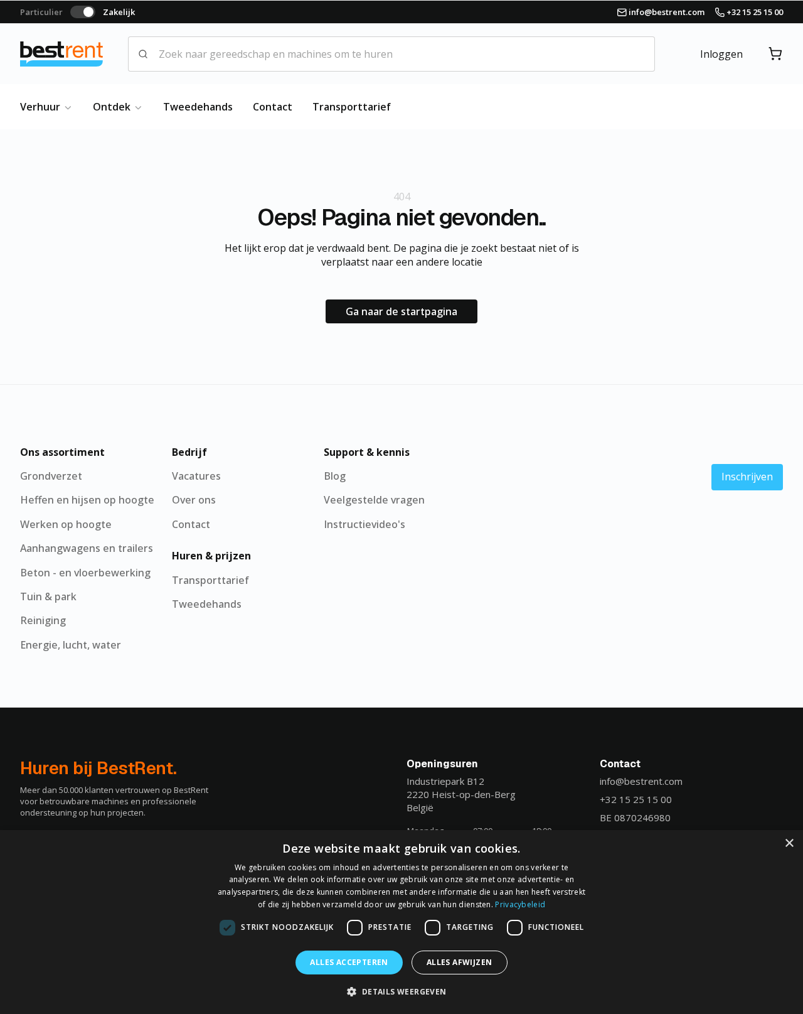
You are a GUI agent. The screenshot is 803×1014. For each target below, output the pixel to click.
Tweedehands (198, 107)
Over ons (194, 500)
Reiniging (43, 620)
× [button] (789, 843)
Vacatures (196, 476)
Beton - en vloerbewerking (85, 573)
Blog (335, 476)
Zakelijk (119, 12)
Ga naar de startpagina (401, 311)
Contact (272, 107)
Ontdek (113, 107)
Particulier (41, 12)
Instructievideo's (364, 524)
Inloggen (721, 54)
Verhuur (41, 107)
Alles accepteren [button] (349, 962)
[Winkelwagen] (775, 54)
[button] (401, 991)
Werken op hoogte (66, 524)
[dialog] (401, 922)
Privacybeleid (520, 904)
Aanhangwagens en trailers (86, 548)
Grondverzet (51, 476)
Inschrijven (747, 476)
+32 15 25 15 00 (636, 799)
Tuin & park (48, 596)
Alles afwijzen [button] (459, 962)
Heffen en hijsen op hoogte (87, 500)
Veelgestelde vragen (374, 500)
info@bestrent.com (641, 781)
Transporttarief (351, 107)
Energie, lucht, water (70, 645)
